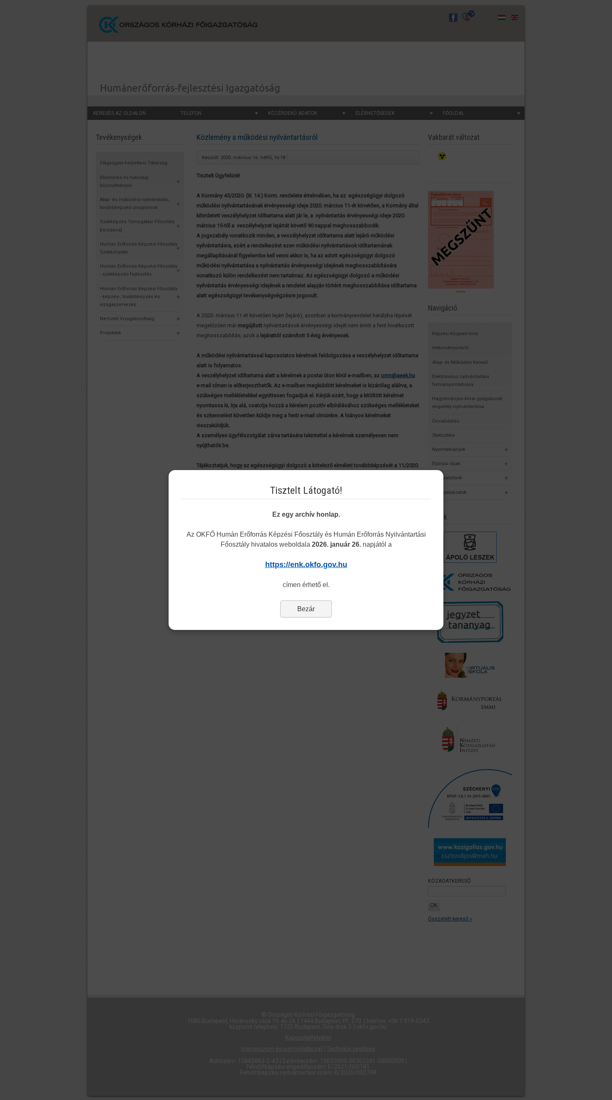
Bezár (306, 608)
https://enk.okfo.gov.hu (306, 564)
